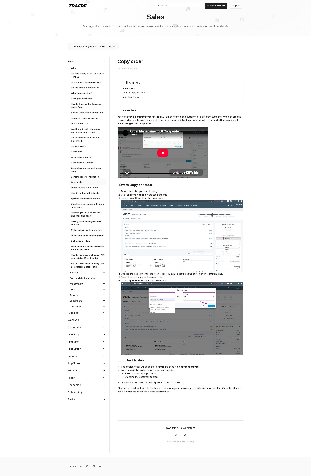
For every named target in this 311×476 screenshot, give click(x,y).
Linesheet (75, 306)
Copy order (77, 182)
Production (74, 348)
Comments (76, 151)
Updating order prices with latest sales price (87, 205)
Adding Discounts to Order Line (87, 112)
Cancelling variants (81, 157)
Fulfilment (73, 312)
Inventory (73, 334)
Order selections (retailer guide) (87, 235)
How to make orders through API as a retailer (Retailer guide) (87, 265)
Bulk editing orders (80, 241)
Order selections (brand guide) (86, 230)
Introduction (129, 88)
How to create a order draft (85, 87)
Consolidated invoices (82, 278)
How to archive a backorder (85, 193)
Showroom (75, 300)
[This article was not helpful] (185, 435)
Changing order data (81, 98)
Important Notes (131, 97)
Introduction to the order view (86, 82)
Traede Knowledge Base (83, 46)
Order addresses (79, 123)
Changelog (74, 384)
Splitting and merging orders (85, 198)
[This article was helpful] (176, 435)
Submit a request (216, 5)
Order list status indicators (84, 187)
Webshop (73, 320)
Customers (74, 327)
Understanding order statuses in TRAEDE (87, 75)
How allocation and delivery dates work (85, 139)
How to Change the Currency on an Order (86, 105)
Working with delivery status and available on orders (85, 131)
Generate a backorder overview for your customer (87, 248)
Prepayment (76, 283)
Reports (72, 356)
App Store (74, 363)
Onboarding (75, 392)
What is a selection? (81, 93)
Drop (72, 289)
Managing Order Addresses (85, 118)
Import (71, 377)
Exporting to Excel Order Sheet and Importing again (86, 214)
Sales (103, 46)
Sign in (236, 5)
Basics (71, 399)
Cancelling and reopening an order (86, 170)
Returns (73, 295)
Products (73, 341)
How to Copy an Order (134, 92)
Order (112, 46)
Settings (72, 370)
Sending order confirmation (85, 176)
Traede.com (76, 466)
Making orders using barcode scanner (86, 223)
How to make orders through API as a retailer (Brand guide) (87, 256)
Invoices (74, 272)
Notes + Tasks (78, 146)
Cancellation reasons (82, 162)
